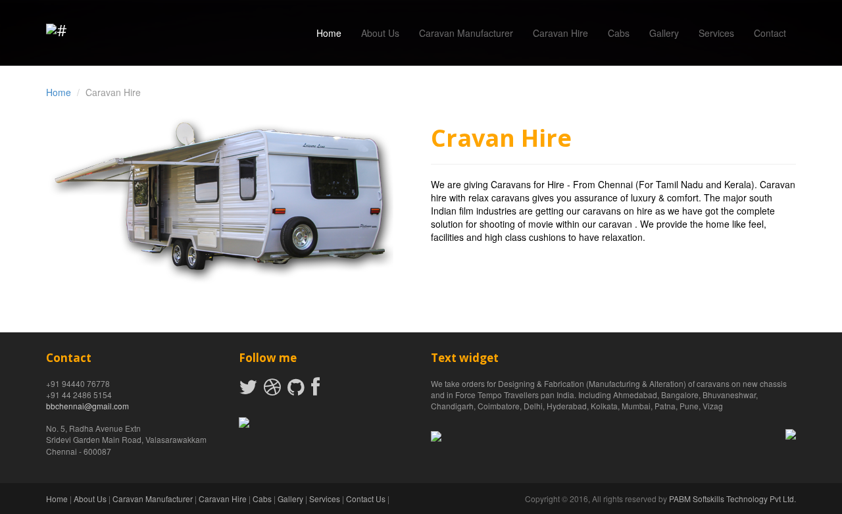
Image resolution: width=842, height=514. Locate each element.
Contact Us (365, 498)
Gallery (664, 32)
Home (328, 32)
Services (716, 32)
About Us (380, 32)
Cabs (619, 32)
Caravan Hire (560, 32)
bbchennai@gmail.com (87, 405)
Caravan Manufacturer (466, 32)
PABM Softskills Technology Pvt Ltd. (732, 498)
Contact (770, 32)
